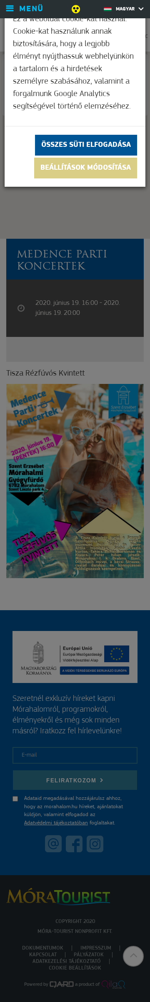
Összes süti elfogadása (86, 145)
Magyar (126, 9)
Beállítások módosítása (85, 168)
